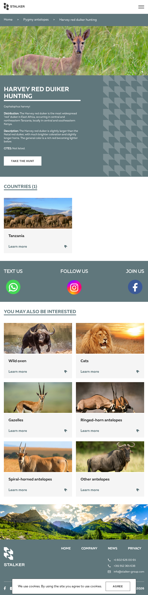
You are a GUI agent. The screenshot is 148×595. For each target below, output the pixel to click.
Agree (118, 586)
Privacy (134, 548)
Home (8, 19)
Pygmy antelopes (36, 19)
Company (89, 548)
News (112, 548)
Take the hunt (22, 161)
